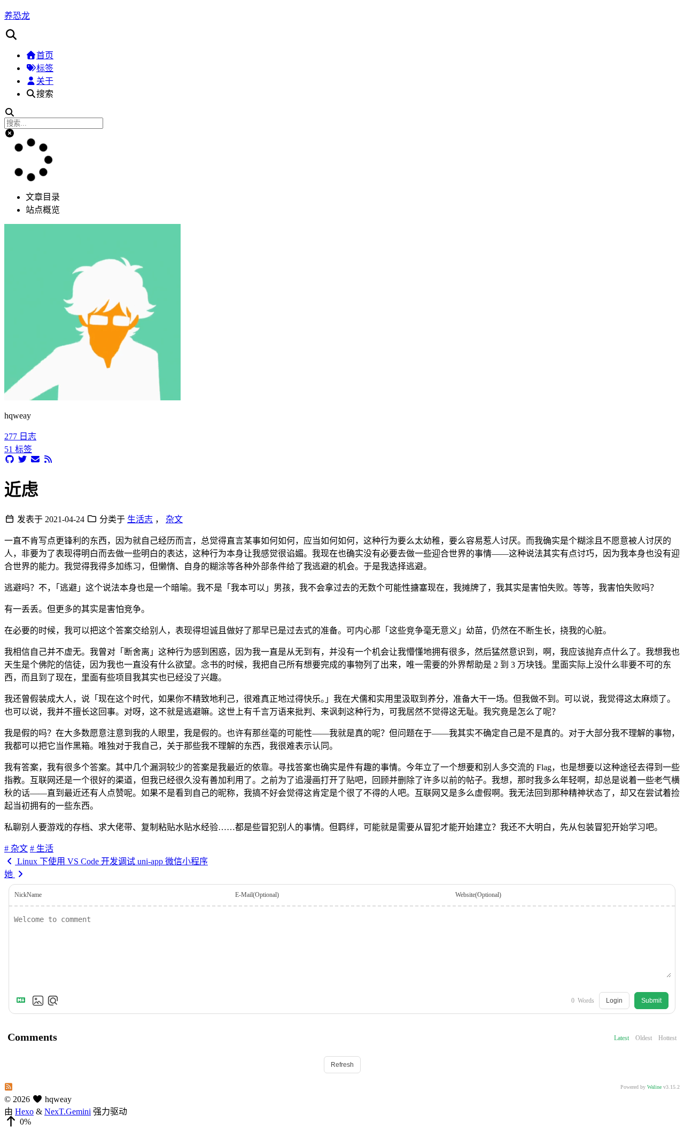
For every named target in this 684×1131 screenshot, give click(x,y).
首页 (44, 55)
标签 (44, 68)
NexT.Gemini (67, 1111)
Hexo (24, 1111)
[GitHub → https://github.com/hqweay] (9, 459)
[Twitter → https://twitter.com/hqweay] (22, 459)
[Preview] (52, 1000)
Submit (651, 1000)
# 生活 (41, 848)
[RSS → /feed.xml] (48, 459)
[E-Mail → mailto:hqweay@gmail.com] (35, 459)
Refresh (342, 1064)
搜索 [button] (44, 93)
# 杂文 (16, 848)
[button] (342, 35)
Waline (654, 1087)
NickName (28, 894)
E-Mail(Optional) (257, 894)
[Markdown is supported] (23, 1000)
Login (614, 1000)
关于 (44, 81)
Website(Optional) (478, 894)
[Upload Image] (38, 1000)
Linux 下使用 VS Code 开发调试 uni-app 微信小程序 (111, 861)
